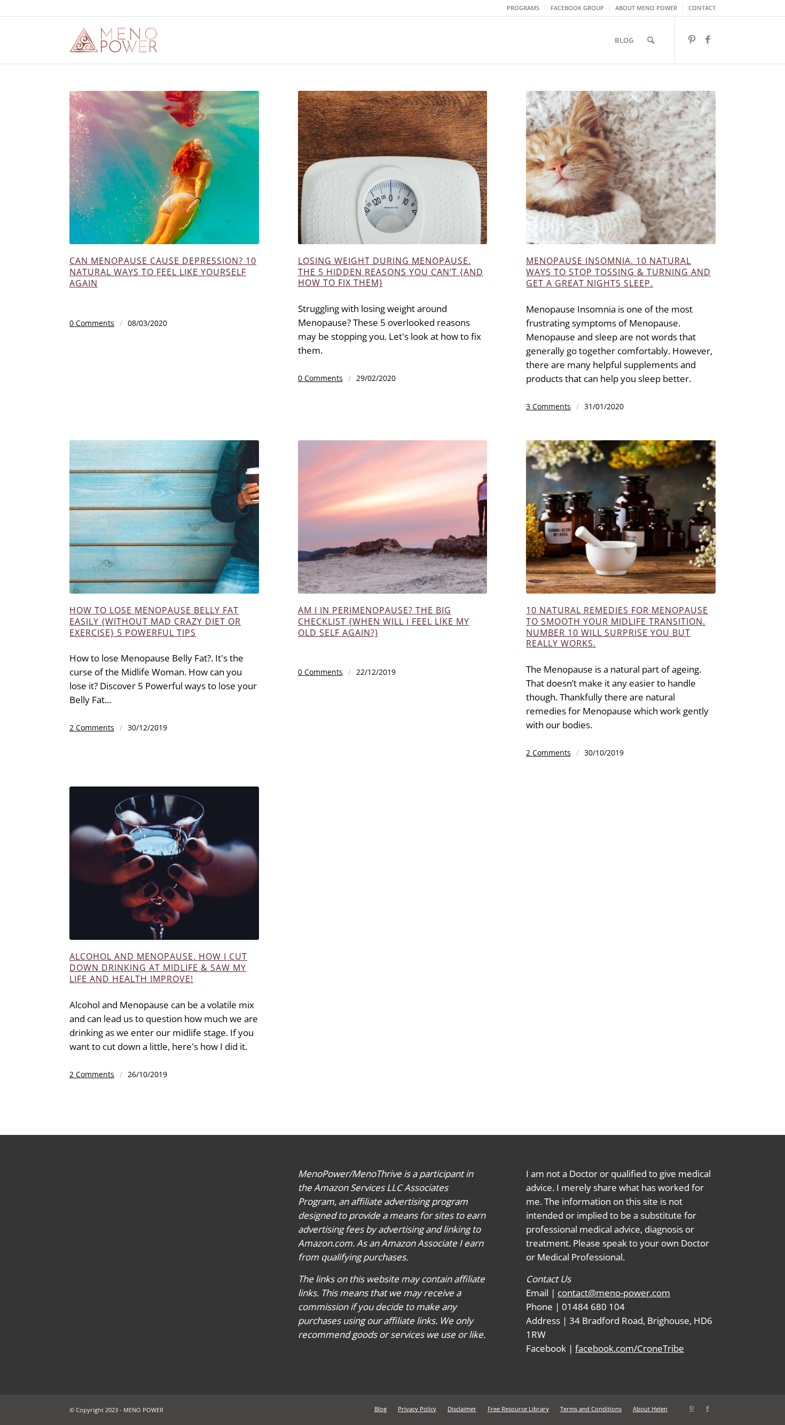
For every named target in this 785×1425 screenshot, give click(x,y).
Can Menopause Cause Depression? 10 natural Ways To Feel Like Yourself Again (162, 272)
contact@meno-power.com (614, 1293)
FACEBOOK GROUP (577, 8)
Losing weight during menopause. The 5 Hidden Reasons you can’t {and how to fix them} (390, 272)
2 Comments (91, 727)
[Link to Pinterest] (692, 40)
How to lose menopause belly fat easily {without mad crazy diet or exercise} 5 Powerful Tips (155, 621)
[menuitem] (523, 8)
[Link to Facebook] (708, 40)
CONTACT (702, 8)
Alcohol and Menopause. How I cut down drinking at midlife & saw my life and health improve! (158, 968)
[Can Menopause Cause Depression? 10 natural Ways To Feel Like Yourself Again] (164, 167)
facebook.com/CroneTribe (629, 1348)
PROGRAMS (523, 8)
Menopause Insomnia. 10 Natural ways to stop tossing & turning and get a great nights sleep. (618, 272)
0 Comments (91, 323)
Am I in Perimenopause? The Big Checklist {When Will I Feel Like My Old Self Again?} (383, 621)
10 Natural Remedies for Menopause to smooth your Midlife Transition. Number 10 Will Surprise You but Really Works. (617, 626)
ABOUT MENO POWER (646, 8)
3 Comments (548, 406)
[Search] (650, 40)
